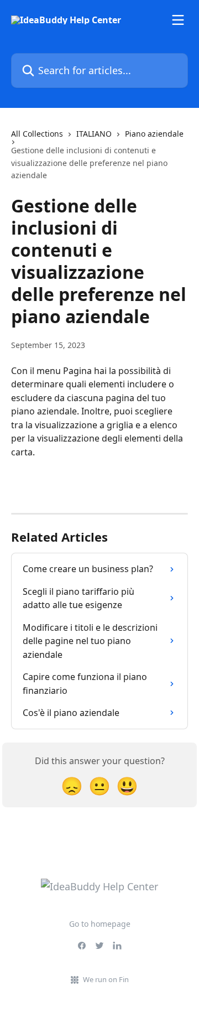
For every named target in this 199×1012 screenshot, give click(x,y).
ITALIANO (94, 133)
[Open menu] (178, 20)
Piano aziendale (154, 133)
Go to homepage (99, 923)
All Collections (37, 133)
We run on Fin (106, 979)
